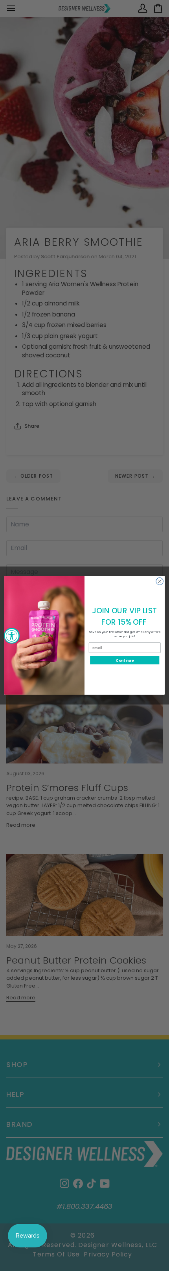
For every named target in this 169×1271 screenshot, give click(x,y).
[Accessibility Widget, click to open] (12, 636)
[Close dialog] (159, 581)
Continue (125, 660)
